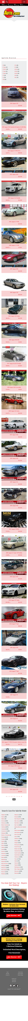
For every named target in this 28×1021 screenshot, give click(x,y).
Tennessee (17, 856)
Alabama (3, 814)
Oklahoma (17, 838)
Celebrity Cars (14, 978)
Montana (3, 873)
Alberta (2, 818)
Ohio (15, 836)
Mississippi (3, 869)
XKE (15, 77)
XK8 (15, 75)
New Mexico (17, 822)
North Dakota (17, 832)
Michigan (3, 865)
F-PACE (4, 69)
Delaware (3, 833)
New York (16, 825)
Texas (16, 859)
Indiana (2, 847)
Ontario (16, 840)
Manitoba (3, 859)
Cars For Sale (20, 972)
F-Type (4, 71)
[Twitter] (14, 986)
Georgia (3, 839)
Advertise (7, 973)
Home (8, 972)
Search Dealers (20, 973)
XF (3, 75)
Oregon (16, 842)
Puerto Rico (17, 846)
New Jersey (17, 820)
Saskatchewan (18, 850)
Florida (2, 837)
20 (3, 65)
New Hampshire (18, 818)
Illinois (2, 845)
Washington (17, 867)
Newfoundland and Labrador (20, 827)
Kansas (3, 851)
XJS (15, 65)
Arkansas (3, 822)
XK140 (16, 71)
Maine (2, 857)
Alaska (2, 816)
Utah (15, 861)
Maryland (3, 861)
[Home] (14, 12)
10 (21, 796)
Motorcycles (14, 981)
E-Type (4, 67)
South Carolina (18, 852)
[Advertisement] (14, 38)
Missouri (3, 871)
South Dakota (17, 854)
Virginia (16, 865)
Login (24, 1)
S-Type (4, 73)
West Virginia (17, 869)
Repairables (14, 980)
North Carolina (17, 830)
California (3, 827)
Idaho (2, 843)
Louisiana (3, 855)
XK (15, 67)
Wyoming (16, 873)
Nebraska (16, 814)
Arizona (3, 820)
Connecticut (3, 831)
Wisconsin (17, 871)
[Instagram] (11, 986)
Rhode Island (17, 848)
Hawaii (2, 841)
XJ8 (3, 79)
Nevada (16, 816)
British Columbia (4, 825)
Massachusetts (4, 863)
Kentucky (3, 853)
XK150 (16, 73)
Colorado (3, 829)
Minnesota (3, 867)
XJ (3, 77)
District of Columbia (5, 835)
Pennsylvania (17, 844)
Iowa (2, 849)
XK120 (16, 69)
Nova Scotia (17, 834)
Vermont (16, 863)
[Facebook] (17, 986)
